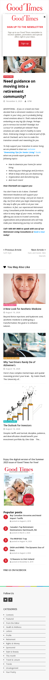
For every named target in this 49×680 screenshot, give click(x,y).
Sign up (25, 43)
